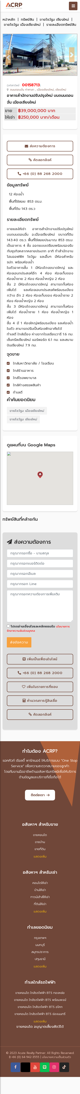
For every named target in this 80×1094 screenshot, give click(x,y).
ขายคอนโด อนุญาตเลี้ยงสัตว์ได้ (40, 1026)
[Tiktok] (64, 1067)
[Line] (44, 1067)
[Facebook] (15, 1067)
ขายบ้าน (40, 842)
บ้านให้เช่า (40, 890)
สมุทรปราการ (40, 952)
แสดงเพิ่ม (40, 856)
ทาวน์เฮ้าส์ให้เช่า (40, 897)
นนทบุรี (40, 945)
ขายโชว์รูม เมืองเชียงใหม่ (22, 24)
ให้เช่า (10, 117)
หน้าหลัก (9, 19)
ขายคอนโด (40, 835)
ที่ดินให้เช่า (40, 904)
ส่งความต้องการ (41, 146)
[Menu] (73, 6)
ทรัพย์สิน (27, 19)
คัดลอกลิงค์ (42, 160)
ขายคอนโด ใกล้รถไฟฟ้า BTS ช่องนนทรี (40, 1014)
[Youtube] (35, 1067)
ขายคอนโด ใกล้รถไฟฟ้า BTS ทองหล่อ (40, 993)
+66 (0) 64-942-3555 (25, 1057)
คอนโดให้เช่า (40, 883)
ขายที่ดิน (40, 849)
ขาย (8, 110)
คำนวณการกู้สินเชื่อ (41, 700)
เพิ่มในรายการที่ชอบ (42, 686)
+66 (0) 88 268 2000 (41, 173)
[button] (8, 57)
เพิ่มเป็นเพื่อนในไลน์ (41, 659)
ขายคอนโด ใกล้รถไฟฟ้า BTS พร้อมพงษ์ (40, 1000)
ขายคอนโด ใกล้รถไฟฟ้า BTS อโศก (40, 1007)
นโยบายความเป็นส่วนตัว (56, 1057)
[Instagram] (54, 1067)
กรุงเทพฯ (40, 938)
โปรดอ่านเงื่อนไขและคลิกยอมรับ (32, 626)
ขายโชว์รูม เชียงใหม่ (54, 19)
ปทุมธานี (40, 959)
